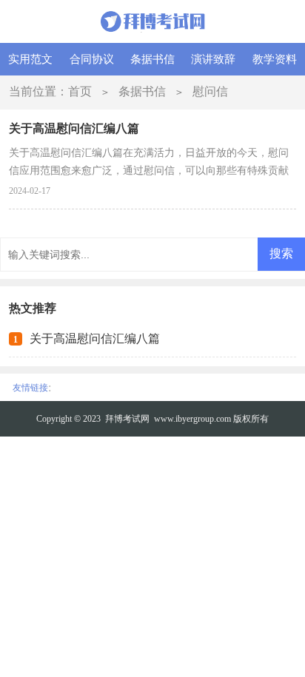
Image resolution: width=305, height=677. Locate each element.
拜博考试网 (127, 419)
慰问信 (210, 91)
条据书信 (152, 59)
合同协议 (92, 59)
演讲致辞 (213, 59)
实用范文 (30, 59)
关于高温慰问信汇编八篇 (95, 338)
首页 (80, 91)
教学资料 (274, 59)
